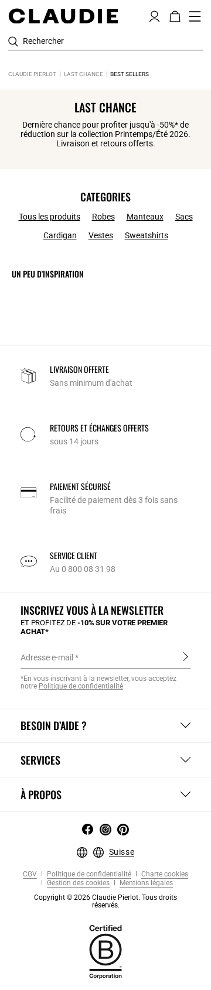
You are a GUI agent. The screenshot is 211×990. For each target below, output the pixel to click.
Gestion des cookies (77, 883)
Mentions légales (145, 883)
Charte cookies (163, 874)
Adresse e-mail (47, 657)
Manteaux (145, 216)
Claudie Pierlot (32, 74)
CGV (30, 874)
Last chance (83, 74)
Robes (103, 216)
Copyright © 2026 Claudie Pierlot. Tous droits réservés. (105, 901)
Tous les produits (49, 216)
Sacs (184, 216)
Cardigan (60, 235)
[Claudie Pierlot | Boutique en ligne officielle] (63, 15)
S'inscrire (185, 657)
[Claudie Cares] (105, 950)
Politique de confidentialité (81, 686)
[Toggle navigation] (195, 16)
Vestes (101, 235)
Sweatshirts (146, 235)
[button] (154, 15)
